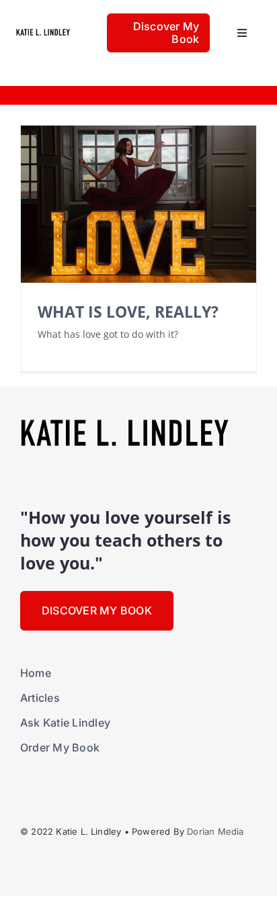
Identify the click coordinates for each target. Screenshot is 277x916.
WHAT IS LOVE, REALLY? (128, 312)
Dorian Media (215, 831)
